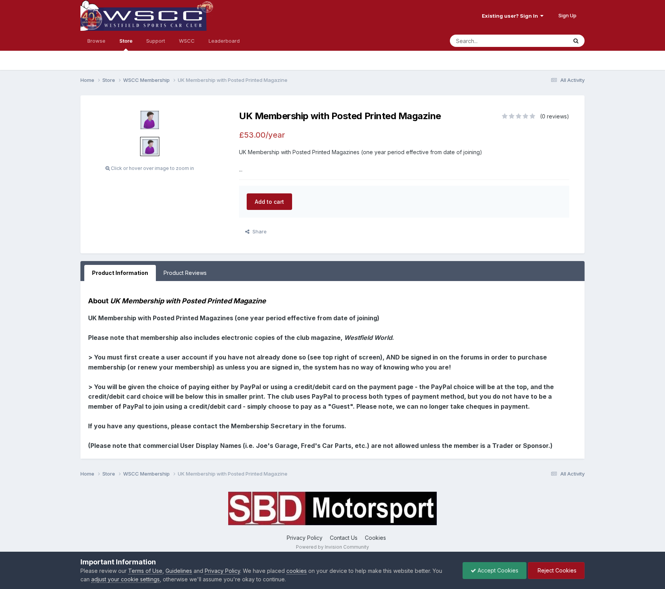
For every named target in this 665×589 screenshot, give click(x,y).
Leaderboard (224, 41)
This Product (542, 40)
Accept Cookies (497, 570)
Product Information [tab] (120, 273)
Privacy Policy (304, 537)
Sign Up (567, 15)
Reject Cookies (556, 570)
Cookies (375, 537)
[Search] (576, 41)
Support (155, 41)
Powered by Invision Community (332, 547)
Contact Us (344, 537)
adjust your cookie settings (125, 579)
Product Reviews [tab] (185, 273)
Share (258, 231)
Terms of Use (145, 570)
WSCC (187, 41)
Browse (96, 41)
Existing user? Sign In (511, 16)
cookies (296, 570)
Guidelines (178, 570)
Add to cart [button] (269, 201)
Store (125, 41)
